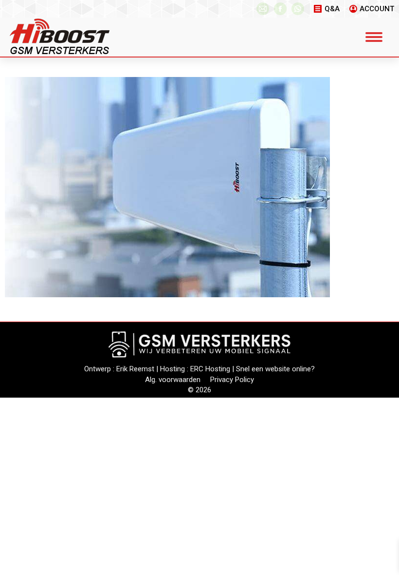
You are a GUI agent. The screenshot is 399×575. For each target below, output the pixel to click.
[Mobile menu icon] (374, 37)
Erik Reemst (135, 368)
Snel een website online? (275, 368)
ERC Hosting (210, 368)
